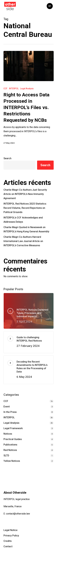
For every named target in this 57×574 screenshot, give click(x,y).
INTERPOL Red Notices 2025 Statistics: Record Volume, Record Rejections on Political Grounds (25, 208)
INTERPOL (14, 88)
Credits (7, 541)
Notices (7, 434)
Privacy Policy (11, 535)
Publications (10, 445)
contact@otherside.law (18, 514)
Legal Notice (10, 530)
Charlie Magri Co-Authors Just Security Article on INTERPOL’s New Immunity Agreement (25, 194)
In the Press (10, 412)
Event (6, 406)
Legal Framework (13, 428)
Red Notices (10, 450)
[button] (50, 6)
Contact (7, 546)
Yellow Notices (11, 461)
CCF (5, 88)
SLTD (6, 455)
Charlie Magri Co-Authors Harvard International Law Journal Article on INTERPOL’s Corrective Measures (23, 241)
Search (7, 158)
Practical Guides (12, 439)
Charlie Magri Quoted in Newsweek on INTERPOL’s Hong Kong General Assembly (26, 229)
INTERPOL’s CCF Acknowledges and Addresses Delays (23, 220)
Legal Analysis (27, 88)
